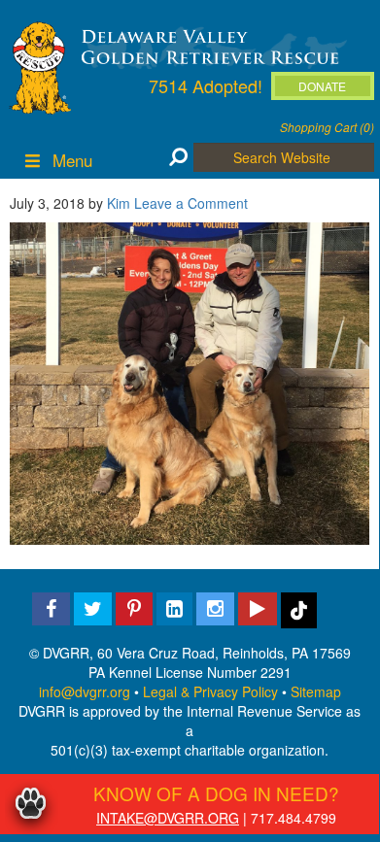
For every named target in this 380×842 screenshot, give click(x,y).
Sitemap (316, 691)
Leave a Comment (191, 203)
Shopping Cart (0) (327, 126)
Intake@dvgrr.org (167, 817)
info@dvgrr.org (84, 691)
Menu (72, 160)
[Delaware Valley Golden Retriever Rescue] (210, 45)
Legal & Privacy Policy (210, 691)
